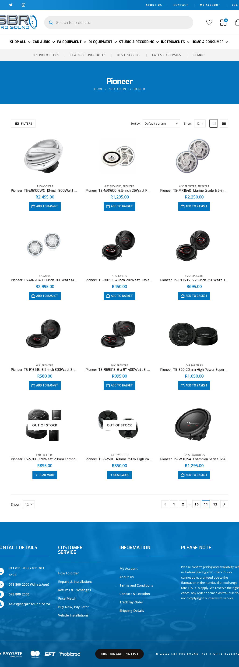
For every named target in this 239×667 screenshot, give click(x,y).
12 (215, 504)
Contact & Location (135, 593)
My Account (210, 5)
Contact (181, 5)
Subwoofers (44, 186)
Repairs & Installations (75, 581)
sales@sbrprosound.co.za (29, 604)
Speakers (128, 186)
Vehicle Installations (73, 615)
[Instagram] (23, 5)
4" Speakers (119, 276)
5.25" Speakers (194, 276)
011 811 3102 (19, 568)
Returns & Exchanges (74, 590)
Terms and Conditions (136, 585)
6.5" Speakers (113, 186)
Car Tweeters (194, 365)
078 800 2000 (19, 594)
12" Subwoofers (194, 455)
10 (196, 504)
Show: (188, 123)
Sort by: (135, 123)
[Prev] (165, 504)
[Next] (224, 504)
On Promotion (46, 55)
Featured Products (88, 55)
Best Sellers (129, 55)
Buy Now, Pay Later (73, 607)
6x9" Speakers (119, 365)
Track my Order (131, 602)
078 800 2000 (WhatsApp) (29, 584)
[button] (20, 42)
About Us (154, 5)
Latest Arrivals (166, 55)
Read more (47, 475)
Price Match (67, 598)
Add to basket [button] (47, 206)
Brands (199, 55)
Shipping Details (132, 610)
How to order (68, 573)
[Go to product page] (45, 156)
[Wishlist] (209, 22)
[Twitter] (11, 5)
